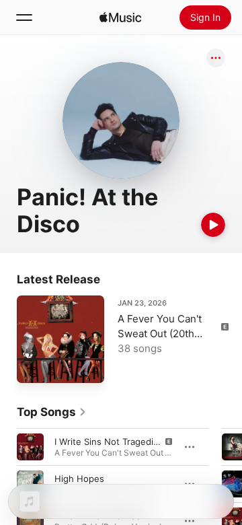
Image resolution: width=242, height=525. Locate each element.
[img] (120, 17)
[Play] (213, 225)
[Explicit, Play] (30, 446)
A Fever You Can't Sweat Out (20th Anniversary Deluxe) (166, 333)
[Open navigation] (24, 17)
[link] (52, 412)
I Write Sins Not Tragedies (108, 441)
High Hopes (79, 478)
